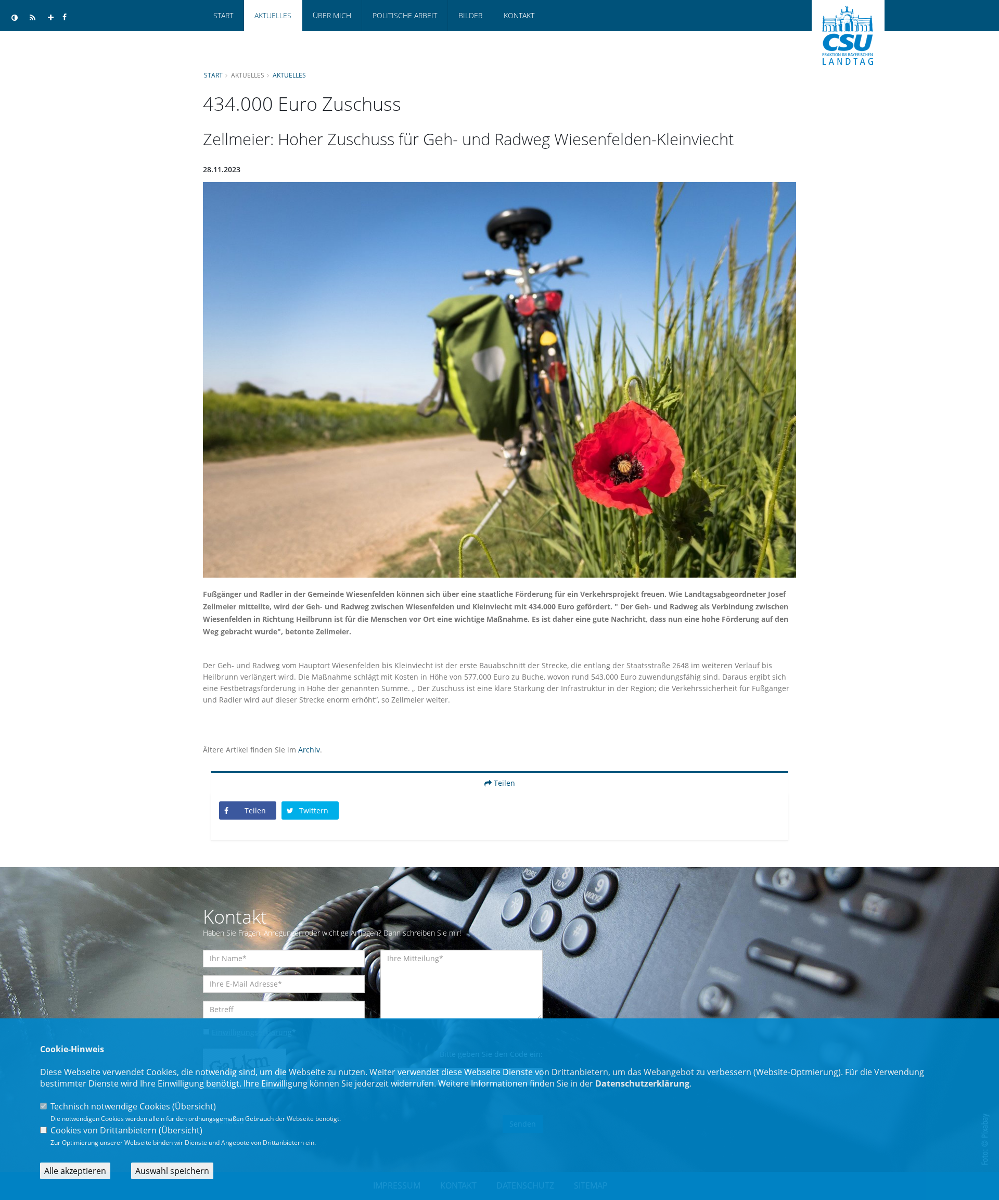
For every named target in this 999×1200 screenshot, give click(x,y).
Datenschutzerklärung (642, 1083)
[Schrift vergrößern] (50, 17)
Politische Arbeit (405, 15)
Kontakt (519, 15)
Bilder (470, 15)
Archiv (309, 750)
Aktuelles (272, 15)
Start (223, 15)
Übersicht (194, 1106)
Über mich (332, 15)
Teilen (503, 783)
